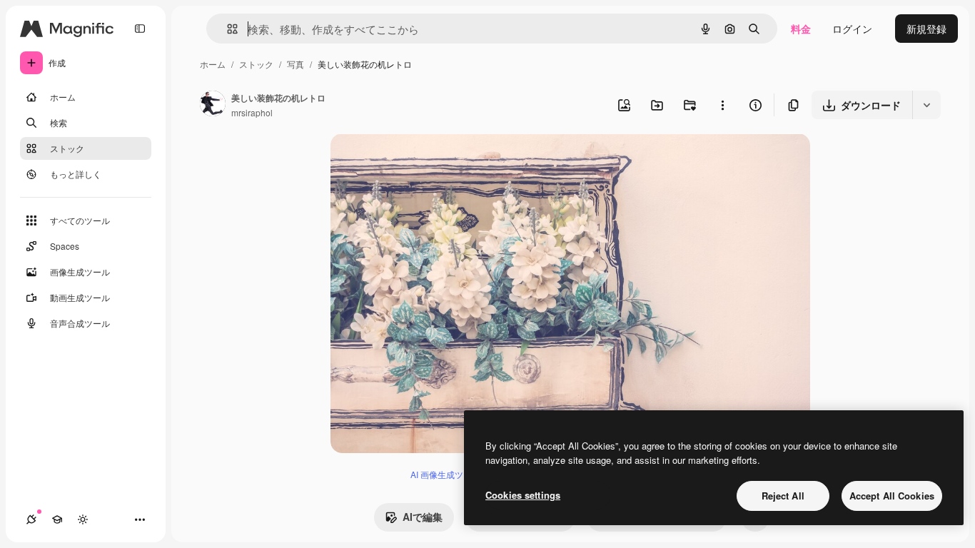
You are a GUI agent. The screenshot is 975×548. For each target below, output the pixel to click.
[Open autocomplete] (226, 29)
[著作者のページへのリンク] (213, 105)
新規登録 (926, 28)
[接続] (31, 519)
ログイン (852, 28)
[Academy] (57, 519)
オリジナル (428, 160)
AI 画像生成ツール (445, 474)
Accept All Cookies (891, 495)
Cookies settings (522, 495)
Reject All (783, 495)
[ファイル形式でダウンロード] (926, 105)
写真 (295, 64)
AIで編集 (423, 516)
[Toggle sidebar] (139, 28)
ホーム (213, 64)
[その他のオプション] (722, 105)
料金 (801, 28)
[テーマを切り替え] (82, 519)
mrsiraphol (252, 112)
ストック (256, 64)
